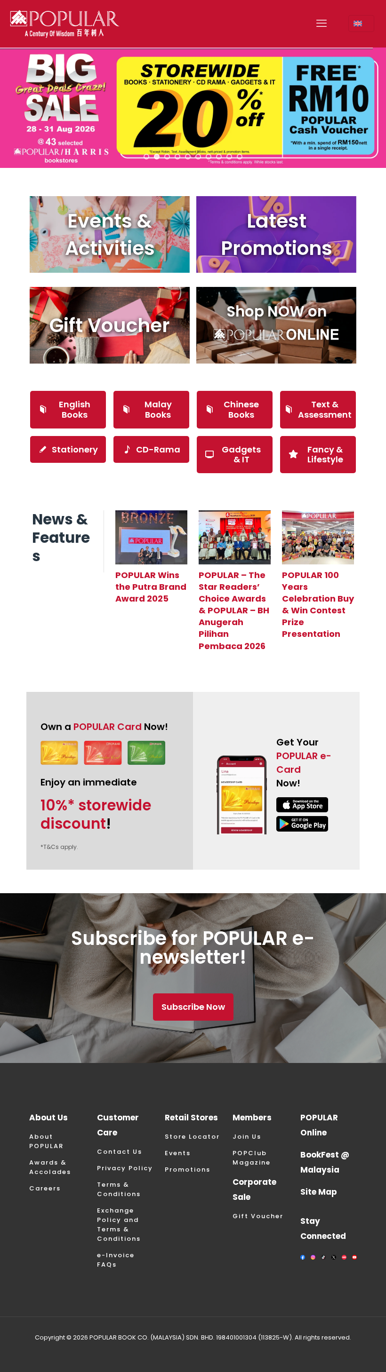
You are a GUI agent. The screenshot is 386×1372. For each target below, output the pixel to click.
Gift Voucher (258, 1216)
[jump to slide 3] (167, 156)
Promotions (187, 1169)
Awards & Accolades (50, 1167)
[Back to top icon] (341, 1353)
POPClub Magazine (252, 1158)
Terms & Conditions (119, 1189)
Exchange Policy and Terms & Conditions (119, 1224)
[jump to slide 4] (177, 156)
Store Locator (192, 1136)
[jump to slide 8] (219, 156)
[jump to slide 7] (208, 156)
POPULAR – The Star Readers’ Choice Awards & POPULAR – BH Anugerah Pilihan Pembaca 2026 (234, 610)
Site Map (318, 1192)
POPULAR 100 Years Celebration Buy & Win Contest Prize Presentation (318, 604)
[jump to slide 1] (146, 156)
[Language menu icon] (361, 23)
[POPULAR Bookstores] (64, 23)
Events (178, 1153)
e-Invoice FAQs (116, 1260)
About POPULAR (46, 1141)
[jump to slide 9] (229, 156)
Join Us (247, 1136)
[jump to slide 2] (157, 156)
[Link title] (151, 537)
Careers (45, 1188)
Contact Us (119, 1151)
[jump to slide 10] (239, 156)
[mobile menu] (322, 24)
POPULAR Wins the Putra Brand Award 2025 (150, 586)
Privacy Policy (125, 1168)
